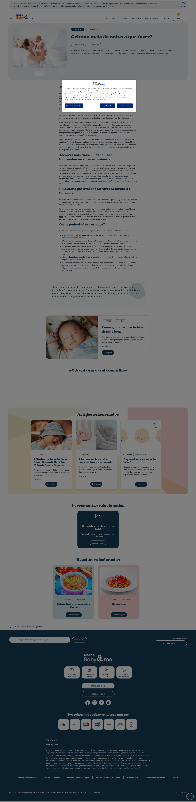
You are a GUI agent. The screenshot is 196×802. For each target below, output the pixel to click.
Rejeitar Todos (107, 106)
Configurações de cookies (74, 106)
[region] (99, 96)
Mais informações (100, 100)
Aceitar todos (125, 106)
